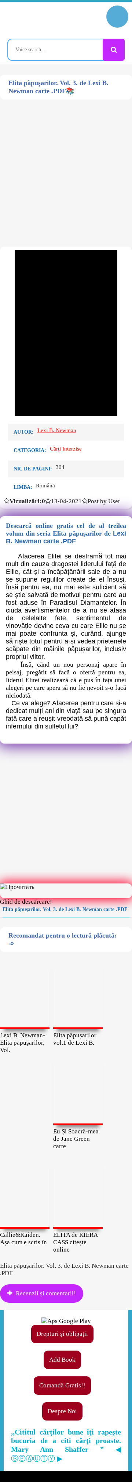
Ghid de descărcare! (26, 901)
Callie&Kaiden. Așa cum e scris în (23, 1238)
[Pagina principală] (39, 20)
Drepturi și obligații (62, 1333)
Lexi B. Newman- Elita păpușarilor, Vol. (22, 1043)
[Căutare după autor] (114, 50)
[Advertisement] (66, 165)
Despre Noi (62, 1411)
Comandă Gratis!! (62, 1385)
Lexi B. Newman (56, 430)
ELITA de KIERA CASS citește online (75, 1242)
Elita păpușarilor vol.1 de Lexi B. (74, 1039)
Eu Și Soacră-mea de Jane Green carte (76, 1139)
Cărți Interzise (66, 449)
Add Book (62, 1359)
